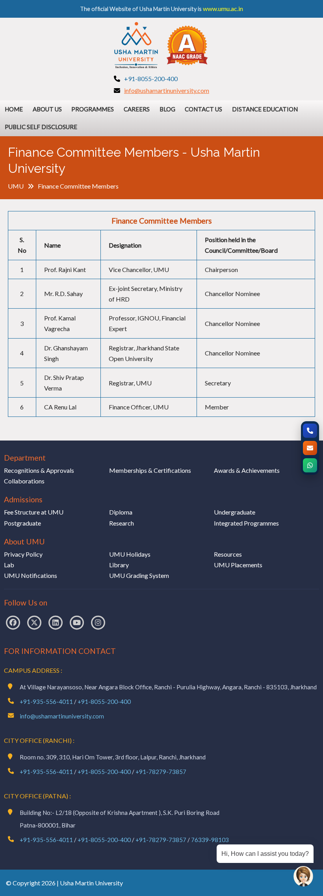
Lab (9, 564)
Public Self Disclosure (41, 126)
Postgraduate (22, 523)
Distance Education (265, 109)
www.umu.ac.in (223, 8)
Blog (167, 109)
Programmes (92, 109)
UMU (16, 186)
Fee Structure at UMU (33, 512)
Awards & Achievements (247, 470)
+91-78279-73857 (161, 771)
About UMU (24, 541)
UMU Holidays (129, 554)
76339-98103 (210, 839)
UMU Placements (238, 564)
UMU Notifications (30, 575)
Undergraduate (234, 512)
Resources (228, 554)
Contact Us (203, 109)
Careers (137, 109)
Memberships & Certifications (150, 470)
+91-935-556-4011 (46, 701)
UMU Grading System (139, 575)
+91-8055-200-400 (151, 78)
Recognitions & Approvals (39, 470)
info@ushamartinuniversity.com (166, 90)
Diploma (120, 512)
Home (14, 109)
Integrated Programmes (246, 523)
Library (119, 564)
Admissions (23, 499)
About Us (47, 109)
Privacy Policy (23, 554)
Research (121, 523)
